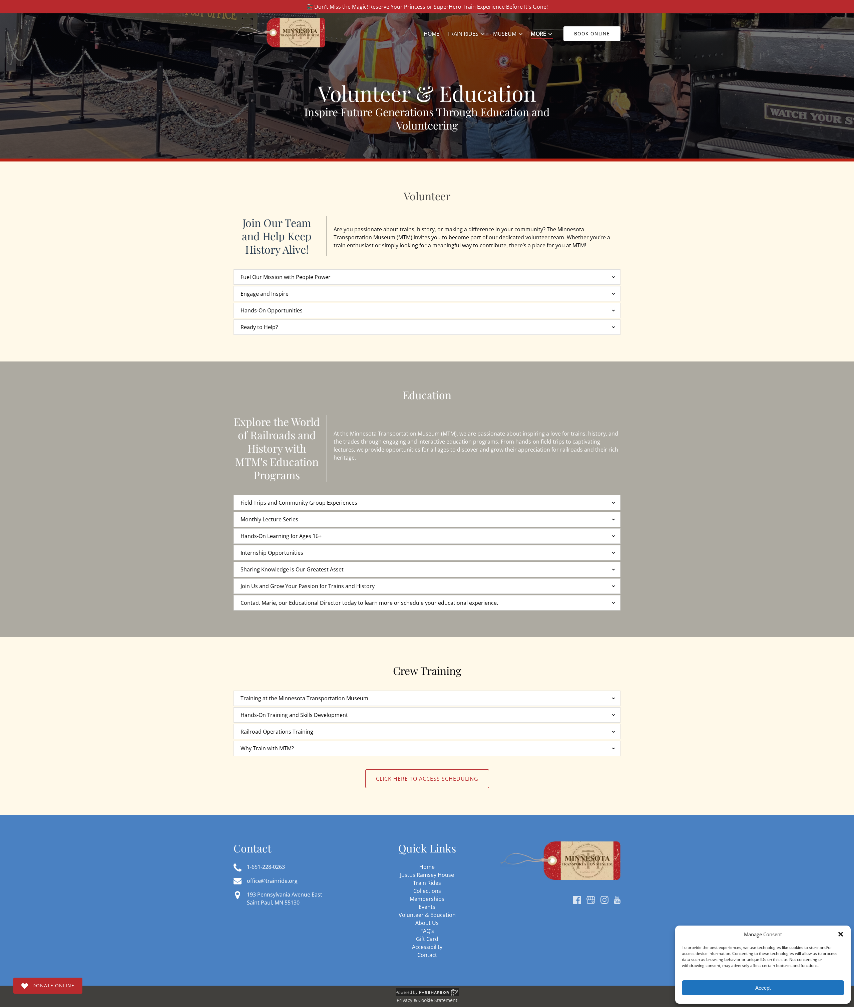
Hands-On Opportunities (272, 310)
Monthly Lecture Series (269, 519)
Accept (763, 988)
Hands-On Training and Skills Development (294, 715)
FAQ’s (427, 931)
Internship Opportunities (272, 552)
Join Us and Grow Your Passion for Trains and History (308, 586)
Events (427, 907)
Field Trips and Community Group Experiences (299, 502)
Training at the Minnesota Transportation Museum (304, 698)
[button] (840, 934)
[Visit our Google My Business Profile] (590, 900)
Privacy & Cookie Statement (427, 1000)
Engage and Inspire (265, 293)
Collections (427, 891)
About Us (427, 923)
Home (431, 33)
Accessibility (427, 947)
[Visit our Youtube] (617, 900)
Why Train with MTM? (267, 748)
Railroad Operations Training (277, 731)
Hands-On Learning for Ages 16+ (281, 536)
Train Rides (427, 883)
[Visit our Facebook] (577, 900)
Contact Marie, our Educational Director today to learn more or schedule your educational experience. (369, 602)
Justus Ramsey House (427, 874)
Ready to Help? (259, 327)
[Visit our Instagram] (604, 900)
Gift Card (427, 939)
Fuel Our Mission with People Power (286, 277)
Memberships (427, 899)
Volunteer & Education (427, 915)
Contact (427, 955)
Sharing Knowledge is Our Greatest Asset (292, 569)
